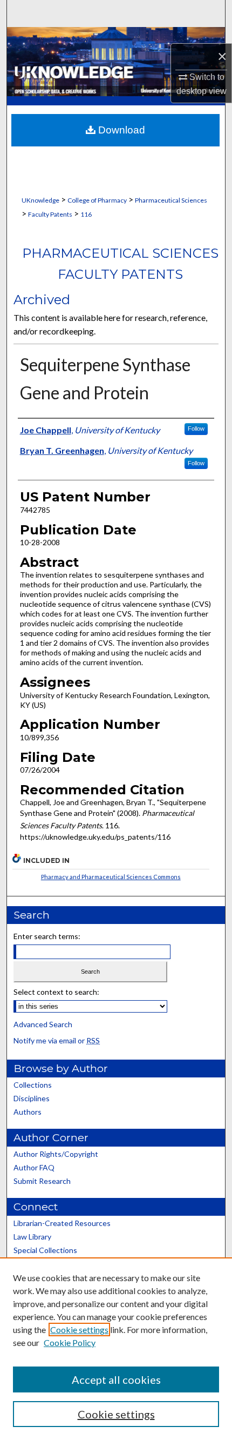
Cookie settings (79, 1329)
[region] (116, 1348)
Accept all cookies (116, 1379)
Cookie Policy (69, 1342)
